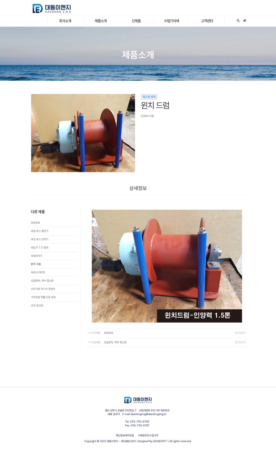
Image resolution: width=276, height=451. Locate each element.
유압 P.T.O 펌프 (39, 247)
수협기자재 (171, 21)
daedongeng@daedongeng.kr (148, 414)
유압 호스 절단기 (39, 230)
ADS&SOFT (160, 441)
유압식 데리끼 (38, 272)
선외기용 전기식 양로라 (43, 288)
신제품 (136, 21)
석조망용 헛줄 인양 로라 (43, 297)
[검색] (238, 20)
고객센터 (207, 21)
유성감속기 (36, 255)
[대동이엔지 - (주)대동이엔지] (51, 8)
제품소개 (101, 21)
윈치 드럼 (36, 264)
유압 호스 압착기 (39, 239)
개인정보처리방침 (125, 435)
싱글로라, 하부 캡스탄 (42, 280)
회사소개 (65, 21)
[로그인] (244, 20)
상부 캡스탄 (37, 305)
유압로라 (35, 222)
